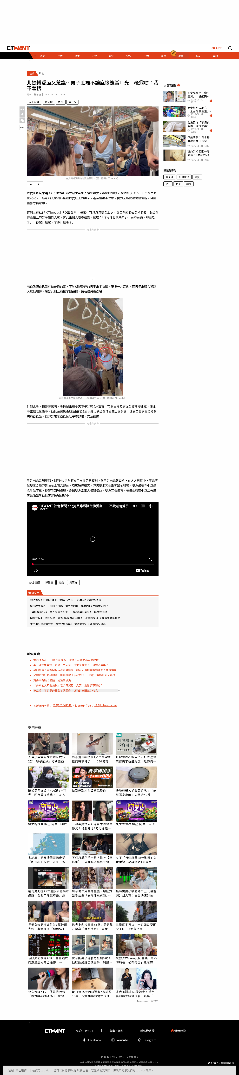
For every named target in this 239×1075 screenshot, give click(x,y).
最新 (42, 55)
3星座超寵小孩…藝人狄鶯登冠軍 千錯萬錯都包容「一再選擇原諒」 (70, 612)
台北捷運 (34, 102)
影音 (198, 55)
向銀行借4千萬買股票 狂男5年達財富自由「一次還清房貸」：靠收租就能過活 (75, 618)
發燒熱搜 (180, 1030)
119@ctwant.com (105, 705)
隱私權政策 (75, 1070)
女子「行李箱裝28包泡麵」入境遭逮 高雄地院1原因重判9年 (136, 859)
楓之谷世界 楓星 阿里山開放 (47, 824)
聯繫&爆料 (117, 1030)
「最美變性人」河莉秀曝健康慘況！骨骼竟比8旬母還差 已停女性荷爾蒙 (92, 826)
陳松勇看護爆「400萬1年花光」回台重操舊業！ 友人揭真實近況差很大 (48, 792)
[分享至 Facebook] (22, 115)
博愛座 (49, 102)
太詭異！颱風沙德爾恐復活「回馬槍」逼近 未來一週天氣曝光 (48, 859)
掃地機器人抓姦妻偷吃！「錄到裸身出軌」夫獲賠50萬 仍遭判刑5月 (136, 792)
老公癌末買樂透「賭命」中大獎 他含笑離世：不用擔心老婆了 (70, 665)
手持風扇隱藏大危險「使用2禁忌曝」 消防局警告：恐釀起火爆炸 (68, 624)
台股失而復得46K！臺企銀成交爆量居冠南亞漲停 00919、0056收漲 (48, 960)
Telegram (149, 1040)
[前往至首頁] (18, 48)
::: (30, 61)
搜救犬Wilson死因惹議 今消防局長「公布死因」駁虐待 (136, 960)
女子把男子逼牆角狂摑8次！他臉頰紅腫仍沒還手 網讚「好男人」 (91, 960)
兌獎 (197, 177)
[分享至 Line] (22, 109)
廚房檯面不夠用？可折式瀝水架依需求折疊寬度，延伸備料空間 (136, 759)
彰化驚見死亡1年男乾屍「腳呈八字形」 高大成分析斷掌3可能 (66, 600)
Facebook (94, 1040)
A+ (31, 184)
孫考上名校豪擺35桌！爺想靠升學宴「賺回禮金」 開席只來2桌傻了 (92, 926)
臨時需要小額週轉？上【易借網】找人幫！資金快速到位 (136, 893)
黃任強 (37, 94)
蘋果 (188, 184)
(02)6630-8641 (62, 705)
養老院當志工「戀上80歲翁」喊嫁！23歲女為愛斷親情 (66, 660)
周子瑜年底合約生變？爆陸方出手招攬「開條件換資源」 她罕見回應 (92, 893)
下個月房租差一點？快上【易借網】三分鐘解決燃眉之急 (92, 859)
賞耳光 (72, 102)
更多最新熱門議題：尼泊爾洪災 (52, 680)
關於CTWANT (84, 1030)
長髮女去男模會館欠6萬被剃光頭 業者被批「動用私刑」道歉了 (48, 926)
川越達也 (184, 177)
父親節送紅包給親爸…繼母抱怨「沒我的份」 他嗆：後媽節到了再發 (74, 675)
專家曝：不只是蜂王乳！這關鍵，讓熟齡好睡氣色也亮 (65, 690)
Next (22, 127)
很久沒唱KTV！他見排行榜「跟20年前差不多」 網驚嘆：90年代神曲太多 (46, 994)
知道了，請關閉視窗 (222, 1063)
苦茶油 (169, 177)
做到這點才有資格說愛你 (89, 790)
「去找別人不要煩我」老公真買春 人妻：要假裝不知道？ (68, 685)
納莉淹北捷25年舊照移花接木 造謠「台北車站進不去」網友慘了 (49, 893)
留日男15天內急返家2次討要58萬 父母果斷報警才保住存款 (92, 994)
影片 (74, 212)
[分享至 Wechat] (22, 120)
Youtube (122, 1040)
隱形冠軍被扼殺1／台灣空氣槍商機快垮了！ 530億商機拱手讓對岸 (91, 759)
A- (39, 184)
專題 (215, 55)
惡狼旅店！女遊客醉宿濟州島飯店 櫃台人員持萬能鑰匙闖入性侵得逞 (75, 670)
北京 (178, 184)
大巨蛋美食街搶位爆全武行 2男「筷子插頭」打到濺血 (48, 759)
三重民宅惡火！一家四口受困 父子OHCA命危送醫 (136, 926)
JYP (168, 184)
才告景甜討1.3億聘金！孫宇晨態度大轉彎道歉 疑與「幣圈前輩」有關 (136, 994)
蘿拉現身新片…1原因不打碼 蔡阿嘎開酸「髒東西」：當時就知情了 (69, 606)
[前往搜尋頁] (230, 48)
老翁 (60, 102)
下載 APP (215, 48)
